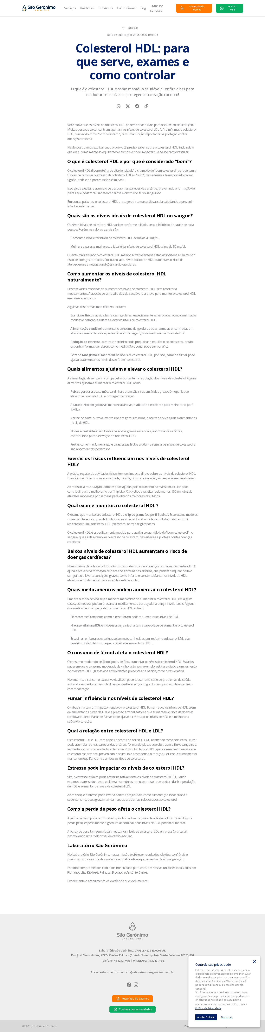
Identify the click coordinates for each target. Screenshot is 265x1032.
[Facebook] (129, 984)
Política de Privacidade (208, 1008)
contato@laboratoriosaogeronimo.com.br (147, 972)
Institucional (126, 8)
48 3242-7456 (122, 960)
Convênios (105, 8)
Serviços (70, 8)
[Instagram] (136, 984)
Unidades (87, 8)
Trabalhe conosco (156, 8)
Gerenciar (227, 1017)
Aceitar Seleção (206, 1017)
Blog (142, 8)
